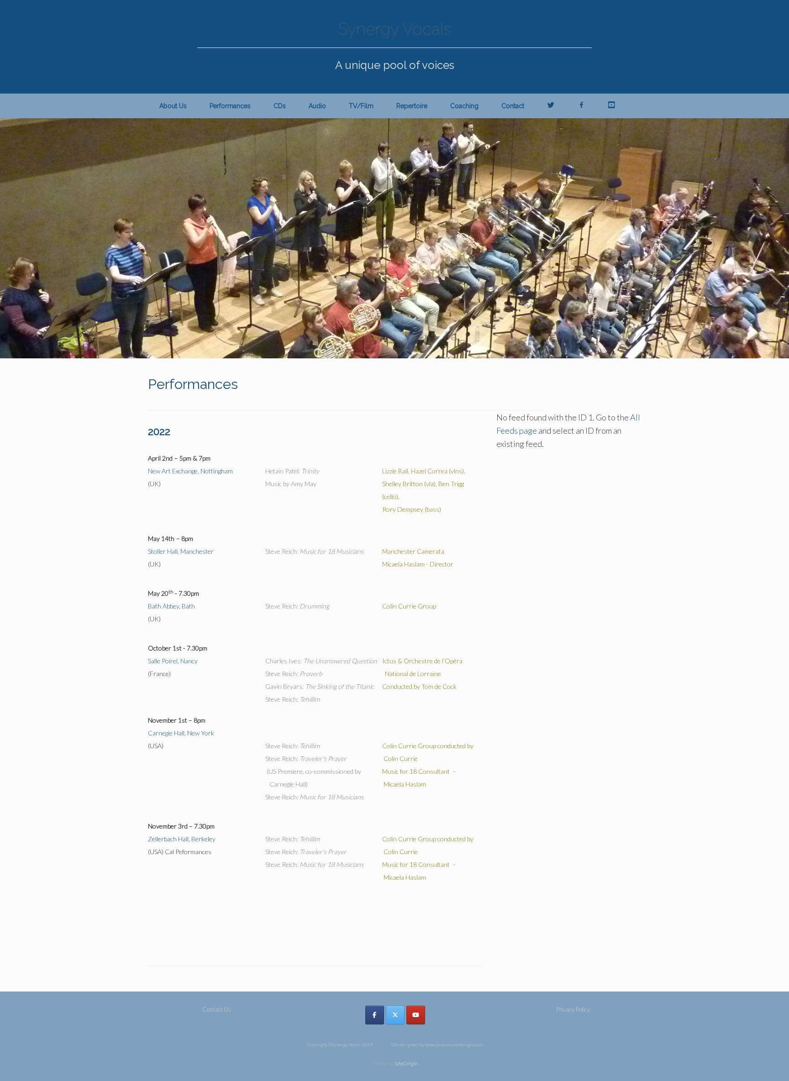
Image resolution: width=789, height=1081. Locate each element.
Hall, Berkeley (182, 839)
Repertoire (411, 106)
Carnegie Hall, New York (181, 733)
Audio (317, 106)
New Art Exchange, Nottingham (190, 471)
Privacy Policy (573, 1009)
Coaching (464, 106)
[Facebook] (374, 1015)
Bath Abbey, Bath (171, 606)
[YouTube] (415, 1015)
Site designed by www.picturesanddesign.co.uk (437, 1044)
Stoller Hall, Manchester (181, 551)
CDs (280, 106)
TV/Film (361, 106)
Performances (230, 106)
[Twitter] (395, 1015)
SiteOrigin (406, 1063)
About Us (173, 106)
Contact (512, 106)
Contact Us (216, 1009)
